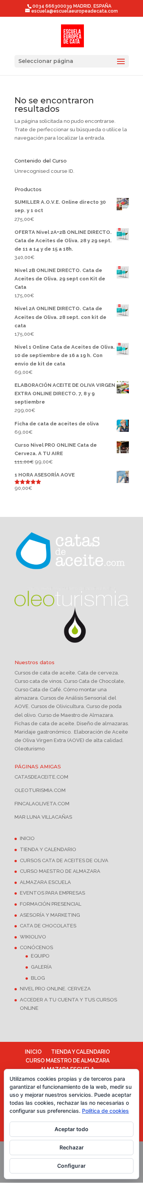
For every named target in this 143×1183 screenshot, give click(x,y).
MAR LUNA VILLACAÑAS (43, 817)
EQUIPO (40, 956)
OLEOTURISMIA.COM (40, 790)
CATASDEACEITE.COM (41, 777)
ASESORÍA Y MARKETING (50, 915)
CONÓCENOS (36, 947)
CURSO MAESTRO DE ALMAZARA (60, 871)
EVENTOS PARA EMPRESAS (52, 893)
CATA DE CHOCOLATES (48, 926)
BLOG (38, 978)
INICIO (27, 838)
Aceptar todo (71, 1129)
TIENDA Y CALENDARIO (48, 849)
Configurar (71, 1165)
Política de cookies (105, 1110)
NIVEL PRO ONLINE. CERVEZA (55, 988)
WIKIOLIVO (33, 937)
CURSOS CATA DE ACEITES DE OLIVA (64, 860)
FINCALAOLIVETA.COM (41, 803)
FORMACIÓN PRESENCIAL (50, 904)
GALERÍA (41, 967)
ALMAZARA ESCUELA (45, 882)
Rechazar (71, 1147)
